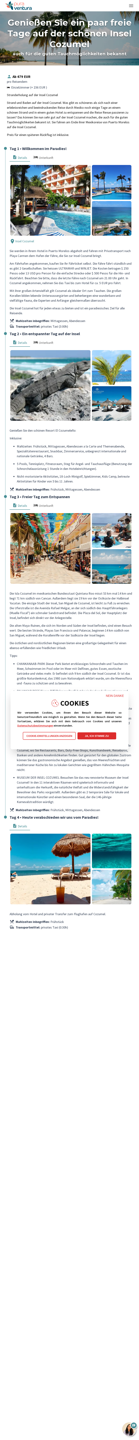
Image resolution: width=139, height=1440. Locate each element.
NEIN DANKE (115, 695)
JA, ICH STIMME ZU (97, 736)
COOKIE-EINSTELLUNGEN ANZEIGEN (49, 736)
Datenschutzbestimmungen (35, 725)
